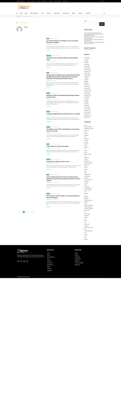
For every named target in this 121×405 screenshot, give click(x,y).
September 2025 (87, 74)
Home (28, 1)
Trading (48, 159)
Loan (85, 195)
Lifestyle (80, 13)
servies (85, 220)
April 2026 (86, 62)
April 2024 (86, 103)
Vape (85, 237)
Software (49, 55)
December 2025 (87, 69)
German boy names (88, 179)
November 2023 (87, 112)
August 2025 (86, 76)
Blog (48, 38)
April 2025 (86, 83)
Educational (86, 160)
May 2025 (86, 81)
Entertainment (87, 164)
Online (85, 203)
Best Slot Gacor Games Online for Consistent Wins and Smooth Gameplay (62, 196)
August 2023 (86, 117)
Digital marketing (87, 154)
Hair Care (86, 183)
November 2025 (87, 71)
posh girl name (87, 213)
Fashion (85, 166)
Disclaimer (50, 1)
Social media (66, 13)
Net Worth (86, 201)
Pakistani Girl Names (88, 207)
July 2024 (86, 98)
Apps (85, 125)
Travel (85, 236)
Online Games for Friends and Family (57, 146)
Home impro (57, 13)
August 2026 (86, 57)
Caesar (25, 27)
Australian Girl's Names (89, 128)
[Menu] (17, 13)
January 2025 (87, 88)
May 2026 (86, 61)
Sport (85, 229)
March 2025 (86, 84)
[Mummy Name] (23, 7)
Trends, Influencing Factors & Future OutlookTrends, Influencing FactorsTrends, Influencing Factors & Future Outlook (63, 178)
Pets (85, 212)
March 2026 (86, 64)
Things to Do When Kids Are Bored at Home (92, 32)
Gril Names (86, 181)
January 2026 (87, 67)
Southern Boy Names (88, 227)
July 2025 (86, 78)
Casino (48, 193)
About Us (33, 1)
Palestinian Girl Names (88, 208)
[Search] (104, 13)
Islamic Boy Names (88, 188)
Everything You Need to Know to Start (57, 161)
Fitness (85, 169)
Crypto (85, 150)
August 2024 (86, 96)
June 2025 (86, 79)
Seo (85, 218)
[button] (59, 255)
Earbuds (86, 159)
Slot (85, 222)
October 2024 (87, 93)
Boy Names (86, 138)
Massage (86, 198)
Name (26, 13)
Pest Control (86, 210)
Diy (85, 155)
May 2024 (86, 102)
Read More (48, 50)
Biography (86, 135)
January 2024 (87, 108)
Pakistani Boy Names (88, 205)
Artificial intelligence (88, 126)
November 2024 (87, 91)
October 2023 (87, 113)
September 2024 (87, 95)
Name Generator (34, 13)
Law (85, 191)
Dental (85, 152)
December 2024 (87, 90)
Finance (85, 167)
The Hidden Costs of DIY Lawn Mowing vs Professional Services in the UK (62, 130)
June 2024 (86, 100)
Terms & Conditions (57, 1)
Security (86, 217)
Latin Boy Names (87, 189)
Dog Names (86, 157)
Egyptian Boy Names (88, 162)
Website (86, 239)
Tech (42, 13)
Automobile (86, 130)
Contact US (38, 1)
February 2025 (87, 86)
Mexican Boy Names (88, 200)
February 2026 (87, 66)
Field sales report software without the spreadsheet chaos (62, 58)
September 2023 (87, 115)
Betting (85, 133)
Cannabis (86, 142)
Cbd (85, 149)
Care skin (86, 143)
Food (85, 171)
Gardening (86, 177)
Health (73, 13)
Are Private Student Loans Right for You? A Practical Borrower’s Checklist (62, 41)
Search (85, 20)
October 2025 (87, 73)
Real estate (86, 215)
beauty (85, 131)
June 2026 (86, 59)
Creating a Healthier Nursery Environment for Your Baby (63, 114)
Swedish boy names (88, 230)
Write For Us (65, 1)
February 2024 (87, 107)
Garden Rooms (87, 176)
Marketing (86, 196)
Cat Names (86, 147)
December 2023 (87, 110)
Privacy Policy (44, 1)
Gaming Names (87, 174)
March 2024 (86, 105)
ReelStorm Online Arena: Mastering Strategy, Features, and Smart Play (62, 96)
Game (85, 172)
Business (49, 13)
